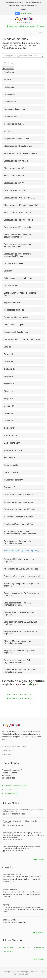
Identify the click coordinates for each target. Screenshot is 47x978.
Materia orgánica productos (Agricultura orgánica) (21, 584)
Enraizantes (9, 270)
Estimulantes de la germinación (18, 278)
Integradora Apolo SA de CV (12, 874)
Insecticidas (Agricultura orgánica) (19, 516)
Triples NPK (9, 368)
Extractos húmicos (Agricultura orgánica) (22, 576)
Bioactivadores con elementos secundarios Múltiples (17, 254)
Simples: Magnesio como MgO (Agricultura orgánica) (17, 603)
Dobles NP (9, 354)
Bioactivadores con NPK (15, 190)
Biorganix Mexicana (10, 889)
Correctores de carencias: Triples (18, 501)
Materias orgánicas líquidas (16, 332)
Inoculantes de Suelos (14, 123)
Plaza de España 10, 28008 (16, 785)
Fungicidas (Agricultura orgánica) (18, 524)
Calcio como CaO (12, 442)
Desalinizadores (11, 285)
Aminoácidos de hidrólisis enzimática (20, 153)
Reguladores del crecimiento (16, 138)
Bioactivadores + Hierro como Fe (18, 219)
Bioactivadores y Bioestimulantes (18, 145)
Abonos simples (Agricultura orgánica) (21, 568)
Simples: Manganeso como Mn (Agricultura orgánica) (17, 642)
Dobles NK (9, 361)
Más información (26, 13)
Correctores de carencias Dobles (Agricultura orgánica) (18, 661)
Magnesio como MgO (13, 450)
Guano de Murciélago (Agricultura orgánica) (19, 560)
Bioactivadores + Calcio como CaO (19, 197)
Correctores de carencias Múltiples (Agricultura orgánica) (19, 670)
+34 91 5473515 (12, 789)
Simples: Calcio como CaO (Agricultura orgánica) (21, 594)
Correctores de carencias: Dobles (19, 494)
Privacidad (7, 751)
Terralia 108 (8, 951)
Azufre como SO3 (12, 435)
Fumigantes (9, 86)
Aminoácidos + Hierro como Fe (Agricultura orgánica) (17, 542)
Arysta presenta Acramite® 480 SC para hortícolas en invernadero (21, 822)
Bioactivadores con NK (14, 175)
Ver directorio (8, 68)
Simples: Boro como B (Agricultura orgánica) (19, 613)
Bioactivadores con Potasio (16, 160)
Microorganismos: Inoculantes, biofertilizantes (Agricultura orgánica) (20, 532)
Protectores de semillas (14, 108)
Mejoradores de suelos (14, 309)
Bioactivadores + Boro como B (17, 212)
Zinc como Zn (10, 487)
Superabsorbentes (12, 302)
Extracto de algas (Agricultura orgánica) (21, 550)
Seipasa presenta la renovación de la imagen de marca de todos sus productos (23, 810)
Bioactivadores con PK (14, 182)
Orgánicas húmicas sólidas (16, 317)
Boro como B (9, 457)
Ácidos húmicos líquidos (15, 324)
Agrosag (6, 904)
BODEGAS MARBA (9, 920)
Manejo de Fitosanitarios (14, 747)
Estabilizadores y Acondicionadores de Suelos (21, 293)
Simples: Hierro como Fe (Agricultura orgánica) (20, 632)
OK (17, 13)
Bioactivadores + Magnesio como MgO (21, 205)
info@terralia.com (12, 793)
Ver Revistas (40, 960)
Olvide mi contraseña (27, 26)
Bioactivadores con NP (14, 168)
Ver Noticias (40, 859)
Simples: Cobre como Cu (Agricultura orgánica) (20, 622)
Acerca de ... (8, 754)
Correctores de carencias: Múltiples (19, 509)
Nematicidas (9, 94)
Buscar (6, 62)
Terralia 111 (8, 947)
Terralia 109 (39, 947)
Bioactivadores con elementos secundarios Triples (17, 245)
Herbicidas (9, 79)
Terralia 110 (24, 947)
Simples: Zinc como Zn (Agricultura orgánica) (19, 651)
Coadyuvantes (10, 116)
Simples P (8, 346)
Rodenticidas (10, 101)
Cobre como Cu (11, 465)
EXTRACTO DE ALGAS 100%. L (21, 698)
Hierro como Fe (11, 472)
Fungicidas (9, 72)
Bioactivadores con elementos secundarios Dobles (17, 235)
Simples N (8, 376)
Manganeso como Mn (13, 479)
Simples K (8, 398)
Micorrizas (8, 131)
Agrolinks (7, 867)
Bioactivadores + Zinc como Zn (17, 227)
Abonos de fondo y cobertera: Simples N (22, 339)
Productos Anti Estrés (13, 263)
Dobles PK (9, 420)
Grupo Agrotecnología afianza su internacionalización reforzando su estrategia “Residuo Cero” (21, 847)
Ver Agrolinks (39, 932)
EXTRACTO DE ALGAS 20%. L (21, 694)
